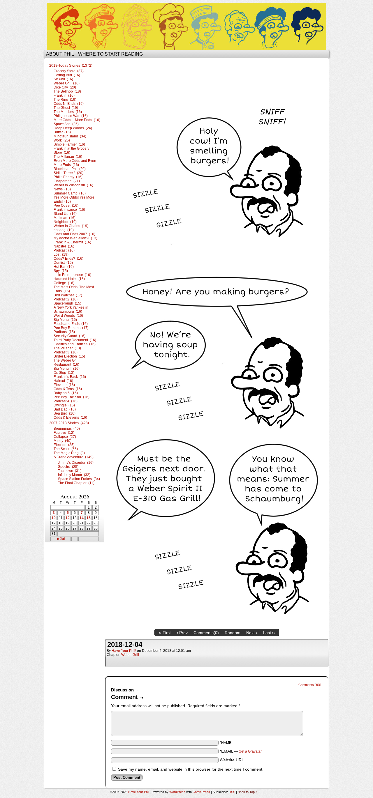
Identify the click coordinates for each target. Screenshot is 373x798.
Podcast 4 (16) (66, 401)
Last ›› (269, 632)
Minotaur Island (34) (70, 136)
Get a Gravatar (250, 751)
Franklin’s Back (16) (70, 377)
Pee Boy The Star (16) (71, 397)
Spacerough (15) (67, 303)
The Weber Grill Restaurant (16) (66, 362)
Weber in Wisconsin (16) (73, 185)
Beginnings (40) (67, 429)
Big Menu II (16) (67, 369)
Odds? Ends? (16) (68, 258)
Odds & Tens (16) (68, 389)
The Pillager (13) (67, 348)
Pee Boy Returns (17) (71, 328)
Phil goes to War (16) (71, 116)
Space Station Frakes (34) (79, 479)
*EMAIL (241, 751)
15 (89, 518)
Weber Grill (130, 655)
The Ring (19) (65, 100)
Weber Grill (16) (67, 83)
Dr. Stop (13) (64, 373)
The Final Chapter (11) (76, 483)
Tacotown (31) (69, 471)
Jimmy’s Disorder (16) (76, 463)
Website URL (232, 760)
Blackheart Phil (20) (70, 169)
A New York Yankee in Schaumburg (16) (71, 309)
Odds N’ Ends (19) (69, 104)
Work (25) (62, 140)
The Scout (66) (66, 449)
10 (54, 518)
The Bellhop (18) (67, 91)
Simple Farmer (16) (69, 144)
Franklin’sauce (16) (69, 210)
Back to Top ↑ (247, 792)
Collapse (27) (65, 437)
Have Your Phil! (124, 651)
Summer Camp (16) (70, 193)
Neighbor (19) (65, 222)
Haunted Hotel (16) (69, 279)
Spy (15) (61, 271)
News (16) (62, 189)
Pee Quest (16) (66, 206)
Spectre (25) (68, 467)
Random (232, 632)
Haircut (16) (63, 381)
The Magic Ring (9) (69, 453)
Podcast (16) (64, 250)
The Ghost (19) (66, 108)
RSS (232, 792)
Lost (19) (61, 254)
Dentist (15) (63, 263)
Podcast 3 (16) (66, 352)
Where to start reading (110, 54)
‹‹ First (165, 632)
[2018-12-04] (217, 624)
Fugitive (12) (64, 433)
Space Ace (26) (66, 124)
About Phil (60, 54)
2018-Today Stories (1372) (70, 65)
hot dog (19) (64, 230)
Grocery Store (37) (69, 71)
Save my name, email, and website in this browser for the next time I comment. (190, 769)
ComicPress (201, 792)
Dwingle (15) (64, 405)
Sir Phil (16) (63, 79)
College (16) (64, 283)
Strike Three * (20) (68, 173)
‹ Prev (182, 632)
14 (82, 518)
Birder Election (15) (69, 356)
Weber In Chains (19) (71, 226)
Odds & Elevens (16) (70, 417)
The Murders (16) (68, 112)
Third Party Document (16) (75, 340)
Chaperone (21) (67, 181)
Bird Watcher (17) (68, 295)
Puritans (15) (64, 332)
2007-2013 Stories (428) (69, 423)
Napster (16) (64, 246)
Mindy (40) (62, 441)
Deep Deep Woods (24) (73, 128)
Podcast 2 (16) (66, 299)
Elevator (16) (64, 385)
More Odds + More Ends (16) (77, 120)
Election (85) (64, 445)
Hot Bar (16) (64, 267)
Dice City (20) (65, 87)
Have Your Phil (186, 26)
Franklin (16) (64, 95)
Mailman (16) (64, 218)
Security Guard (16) (69, 336)
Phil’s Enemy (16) (68, 177)
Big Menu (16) (65, 320)
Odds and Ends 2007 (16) (74, 234)
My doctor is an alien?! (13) (75, 238)
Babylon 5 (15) (66, 393)
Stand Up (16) (65, 214)
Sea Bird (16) (64, 413)
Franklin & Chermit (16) (72, 242)
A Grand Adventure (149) (74, 457)
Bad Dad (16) (65, 409)
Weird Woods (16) (68, 316)
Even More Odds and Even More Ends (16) (75, 163)
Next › (251, 632)
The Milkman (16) (68, 157)
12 (68, 518)
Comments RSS (309, 684)
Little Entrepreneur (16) (72, 275)
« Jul (61, 539)
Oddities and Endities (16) (75, 344)
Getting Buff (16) (67, 75)
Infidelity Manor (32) (74, 475)
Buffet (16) (62, 132)
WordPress (177, 792)
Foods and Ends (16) (71, 324)
